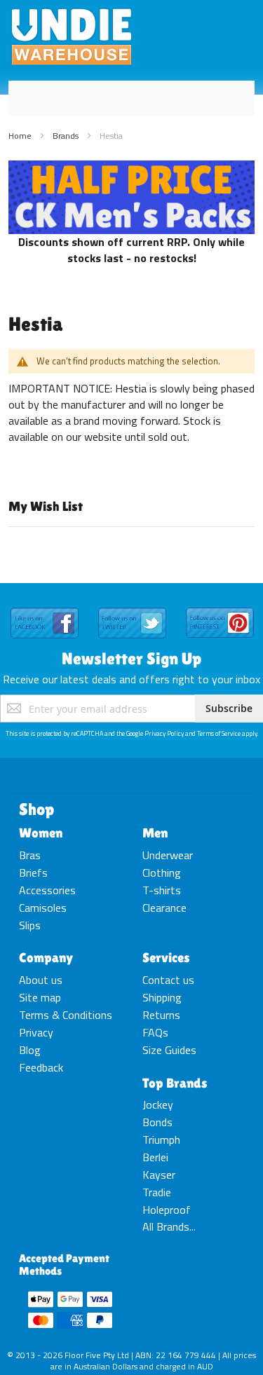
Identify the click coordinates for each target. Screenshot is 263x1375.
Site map (40, 997)
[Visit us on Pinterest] (220, 608)
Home (21, 135)
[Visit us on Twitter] (132, 608)
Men (155, 832)
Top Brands (175, 1082)
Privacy (36, 1032)
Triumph (161, 1139)
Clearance (164, 907)
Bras (30, 855)
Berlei (155, 1157)
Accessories (47, 890)
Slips (30, 925)
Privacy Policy (164, 733)
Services (166, 957)
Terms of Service (219, 733)
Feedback (41, 1067)
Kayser (158, 1174)
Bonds (157, 1122)
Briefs (33, 872)
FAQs (155, 1032)
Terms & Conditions (65, 1014)
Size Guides (169, 1049)
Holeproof (166, 1209)
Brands (67, 135)
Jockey (157, 1104)
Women (40, 832)
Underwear (167, 855)
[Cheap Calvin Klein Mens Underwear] (131, 168)
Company (46, 957)
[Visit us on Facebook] (45, 608)
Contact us (168, 979)
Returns (161, 1014)
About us (40, 979)
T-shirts (161, 890)
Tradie (156, 1192)
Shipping (162, 997)
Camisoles (43, 907)
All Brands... (169, 1226)
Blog (30, 1049)
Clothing (161, 872)
